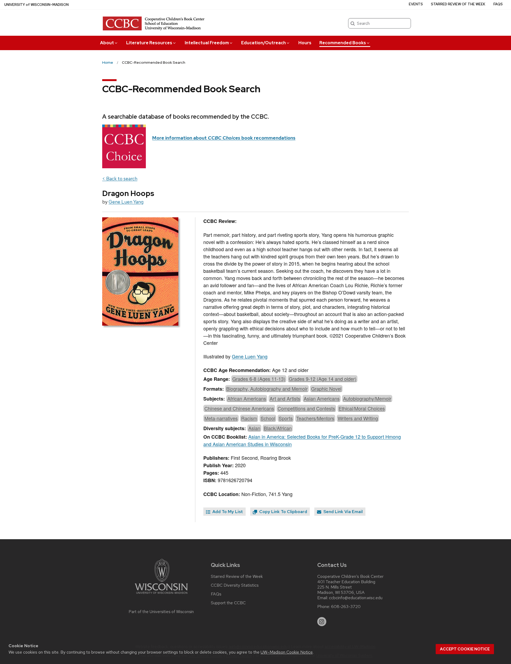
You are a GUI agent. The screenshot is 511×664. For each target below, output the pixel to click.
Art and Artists (285, 398)
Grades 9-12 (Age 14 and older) (322, 378)
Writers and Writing (358, 418)
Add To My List (227, 511)
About (107, 43)
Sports (286, 418)
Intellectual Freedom (207, 43)
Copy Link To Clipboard (282, 511)
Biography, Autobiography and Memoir (267, 388)
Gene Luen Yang (126, 202)
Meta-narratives (221, 418)
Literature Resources (149, 43)
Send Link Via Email (342, 511)
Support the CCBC (228, 603)
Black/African (278, 428)
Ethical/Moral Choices (362, 408)
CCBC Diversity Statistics (235, 585)
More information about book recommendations (223, 138)
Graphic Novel (326, 388)
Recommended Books (342, 43)
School (268, 418)
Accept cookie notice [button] (465, 649)
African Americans (246, 398)
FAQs (498, 4)
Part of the (161, 611)
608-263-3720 (346, 606)
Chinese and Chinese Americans (239, 408)
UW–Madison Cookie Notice (287, 652)
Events (416, 4)
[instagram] (321, 621)
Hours (304, 43)
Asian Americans (322, 398)
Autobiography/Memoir (367, 398)
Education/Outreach (263, 43)
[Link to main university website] (161, 595)
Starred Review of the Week (458, 4)
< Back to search (119, 178)
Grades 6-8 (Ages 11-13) (258, 378)
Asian (254, 428)
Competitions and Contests (306, 408)
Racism (249, 418)
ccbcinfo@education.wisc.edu (355, 598)
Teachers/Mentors (315, 418)
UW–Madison (36, 4)
